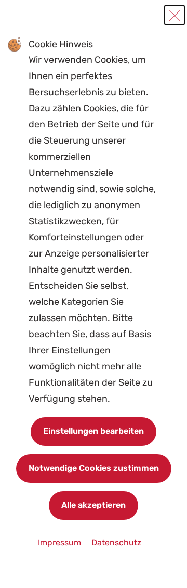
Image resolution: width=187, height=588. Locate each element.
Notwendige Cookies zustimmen (94, 468)
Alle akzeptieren (93, 505)
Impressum (60, 542)
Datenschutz (116, 542)
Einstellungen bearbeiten (93, 431)
